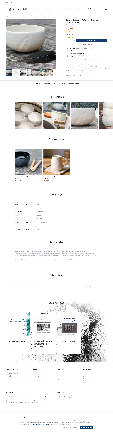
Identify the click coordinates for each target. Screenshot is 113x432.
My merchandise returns (38, 376)
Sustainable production (89, 380)
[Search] (102, 8)
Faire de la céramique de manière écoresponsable (17, 340)
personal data (37, 424)
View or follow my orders (38, 374)
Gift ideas (59, 385)
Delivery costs (87, 376)
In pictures (37, 83)
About (84, 372)
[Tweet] (67, 35)
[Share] (69, 35)
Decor (59, 377)
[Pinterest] (72, 35)
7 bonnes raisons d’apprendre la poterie (67, 340)
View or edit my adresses (38, 378)
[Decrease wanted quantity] (67, 40)
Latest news (56, 302)
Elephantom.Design (11, 16)
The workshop (61, 373)
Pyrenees (28, 16)
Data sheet (55, 83)
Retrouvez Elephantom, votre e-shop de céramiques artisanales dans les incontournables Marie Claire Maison (43, 343)
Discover (56, 306)
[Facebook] (59, 397)
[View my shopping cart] (106, 8)
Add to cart (92, 40)
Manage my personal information (40, 380)
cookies (69, 421)
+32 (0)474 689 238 (14, 378)
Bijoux (59, 379)
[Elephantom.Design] (17, 8)
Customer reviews (73, 83)
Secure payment (87, 374)
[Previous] (5, 43)
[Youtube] (64, 397)
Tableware (60, 375)
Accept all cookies (86, 427)
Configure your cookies (70, 427)
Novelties (59, 383)
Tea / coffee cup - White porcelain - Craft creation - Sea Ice (26, 177)
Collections (21, 16)
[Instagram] (74, 397)
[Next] (55, 43)
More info (63, 83)
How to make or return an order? (40, 372)
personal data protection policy (19, 401)
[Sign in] (106, 3)
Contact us (86, 382)
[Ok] (45, 396)
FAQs (84, 378)
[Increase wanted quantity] (74, 40)
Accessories (46, 83)
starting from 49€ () (80, 48)
